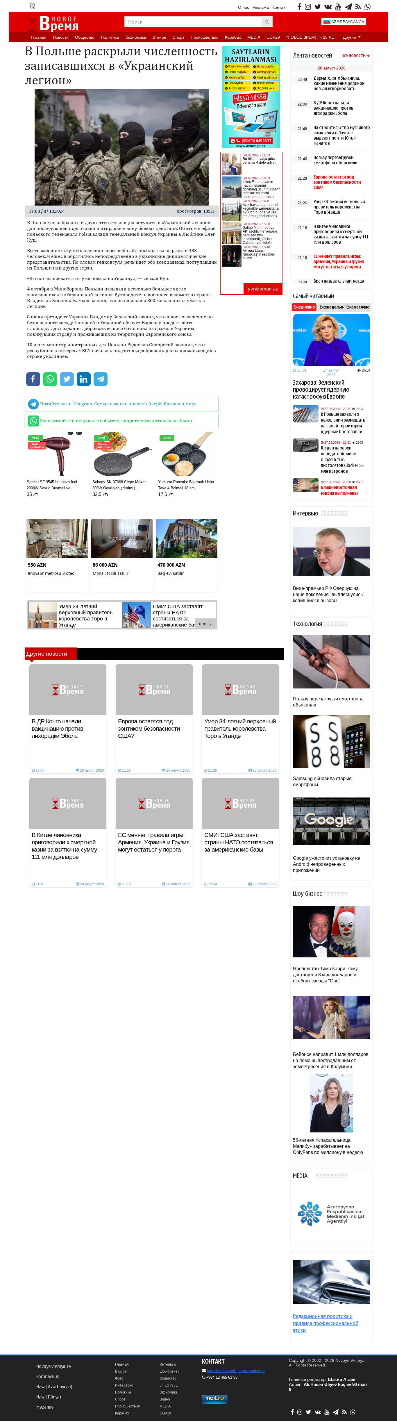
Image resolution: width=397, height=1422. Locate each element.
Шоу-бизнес (169, 1371)
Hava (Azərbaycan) (54, 1386)
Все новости (353, 55)
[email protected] (221, 1371)
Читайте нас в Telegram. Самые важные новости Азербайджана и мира (117, 403)
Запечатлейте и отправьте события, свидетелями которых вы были (115, 420)
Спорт (178, 37)
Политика (110, 37)
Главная (39, 37)
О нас (243, 7)
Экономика (135, 37)
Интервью (168, 1364)
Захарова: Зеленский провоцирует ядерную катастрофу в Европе (321, 389)
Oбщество (84, 37)
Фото (119, 1378)
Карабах (233, 37)
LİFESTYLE (169, 1385)
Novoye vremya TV (53, 1366)
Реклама (261, 7)
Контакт (279, 7)
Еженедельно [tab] (333, 307)
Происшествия (205, 37)
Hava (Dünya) (48, 1397)
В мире (159, 37)
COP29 (273, 37)
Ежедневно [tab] (304, 307)
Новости (61, 37)
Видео (165, 1399)
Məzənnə (44, 1407)
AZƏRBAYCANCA (347, 21)
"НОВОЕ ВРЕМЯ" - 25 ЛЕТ (311, 37)
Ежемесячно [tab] (357, 307)
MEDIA (253, 37)
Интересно (124, 1385)
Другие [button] (350, 37)
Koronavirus (47, 1376)
